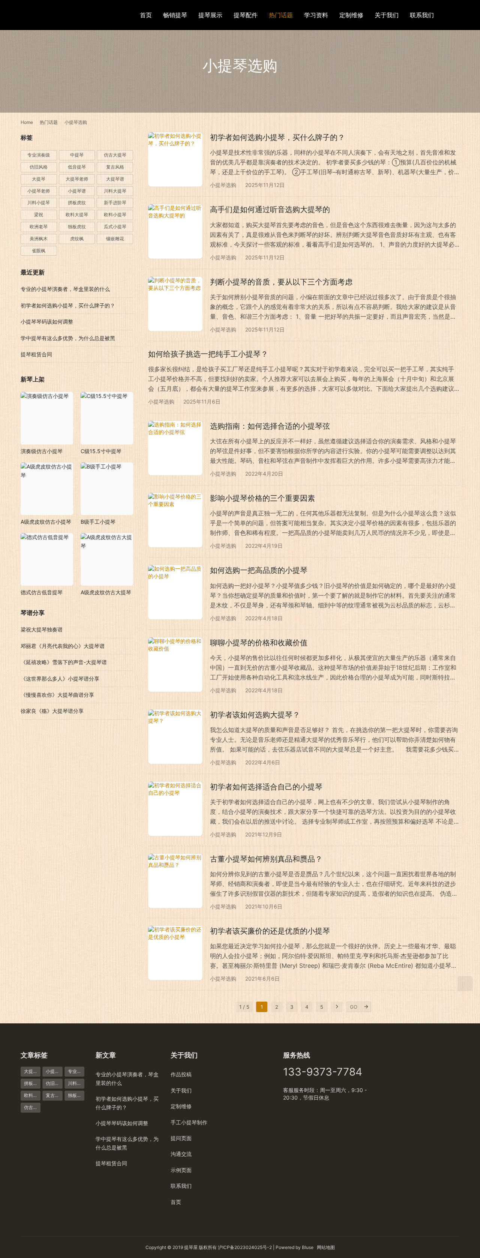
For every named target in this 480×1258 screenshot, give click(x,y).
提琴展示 (210, 15)
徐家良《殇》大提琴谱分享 (52, 711)
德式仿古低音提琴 (42, 592)
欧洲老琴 (39, 226)
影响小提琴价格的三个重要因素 (262, 498)
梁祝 (38, 214)
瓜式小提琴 (115, 226)
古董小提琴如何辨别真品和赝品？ (266, 858)
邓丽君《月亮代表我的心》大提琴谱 (63, 646)
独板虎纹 (77, 226)
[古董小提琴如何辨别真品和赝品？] (175, 881)
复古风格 (115, 167)
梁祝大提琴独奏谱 (42, 629)
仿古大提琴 (115, 155)
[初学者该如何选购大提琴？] (175, 737)
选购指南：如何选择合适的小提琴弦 (270, 426)
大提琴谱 (115, 179)
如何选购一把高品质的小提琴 (259, 570)
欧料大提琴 (77, 214)
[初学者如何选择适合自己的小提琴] (175, 809)
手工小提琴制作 (189, 1122)
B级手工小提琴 (98, 521)
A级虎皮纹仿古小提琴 (46, 521)
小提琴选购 (223, 185)
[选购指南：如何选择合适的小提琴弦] (175, 448)
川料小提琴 (38, 202)
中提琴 (77, 155)
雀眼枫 (38, 250)
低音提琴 (77, 167)
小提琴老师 (38, 191)
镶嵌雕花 (115, 238)
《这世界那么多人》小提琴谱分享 (60, 678)
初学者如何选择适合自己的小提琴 (266, 786)
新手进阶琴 (115, 202)
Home (27, 122)
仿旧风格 (39, 167)
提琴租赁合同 (36, 354)
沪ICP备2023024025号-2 (245, 1247)
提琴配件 (246, 15)
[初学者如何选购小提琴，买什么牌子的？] (175, 159)
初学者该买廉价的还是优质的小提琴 (270, 931)
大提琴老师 (77, 179)
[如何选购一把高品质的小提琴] (175, 592)
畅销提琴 (175, 15)
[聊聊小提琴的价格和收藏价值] (175, 664)
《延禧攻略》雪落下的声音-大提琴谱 (64, 662)
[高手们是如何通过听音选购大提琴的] (175, 231)
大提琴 (38, 179)
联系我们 (422, 15)
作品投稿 (181, 1074)
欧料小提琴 (115, 214)
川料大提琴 (115, 191)
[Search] (456, 15)
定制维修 (351, 15)
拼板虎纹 (77, 202)
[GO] (366, 1007)
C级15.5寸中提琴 (101, 451)
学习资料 (316, 15)
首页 (146, 15)
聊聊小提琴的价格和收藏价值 (259, 642)
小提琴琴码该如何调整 (47, 321)
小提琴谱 (77, 191)
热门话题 (281, 15)
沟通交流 (181, 1154)
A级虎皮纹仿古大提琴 (106, 592)
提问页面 (181, 1138)
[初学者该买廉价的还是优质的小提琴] (175, 953)
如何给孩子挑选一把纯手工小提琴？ (208, 354)
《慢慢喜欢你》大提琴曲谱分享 (57, 695)
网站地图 (326, 1247)
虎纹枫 (77, 238)
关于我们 (387, 15)
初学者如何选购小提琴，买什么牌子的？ (277, 137)
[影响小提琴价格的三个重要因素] (175, 520)
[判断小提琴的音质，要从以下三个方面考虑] (175, 304)
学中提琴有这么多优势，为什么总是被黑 (68, 338)
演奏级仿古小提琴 (42, 451)
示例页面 (181, 1170)
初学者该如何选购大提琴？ (255, 714)
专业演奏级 (38, 155)
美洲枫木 (39, 238)
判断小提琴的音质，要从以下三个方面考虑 (281, 281)
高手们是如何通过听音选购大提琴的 (270, 209)
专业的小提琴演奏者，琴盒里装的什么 (65, 289)
